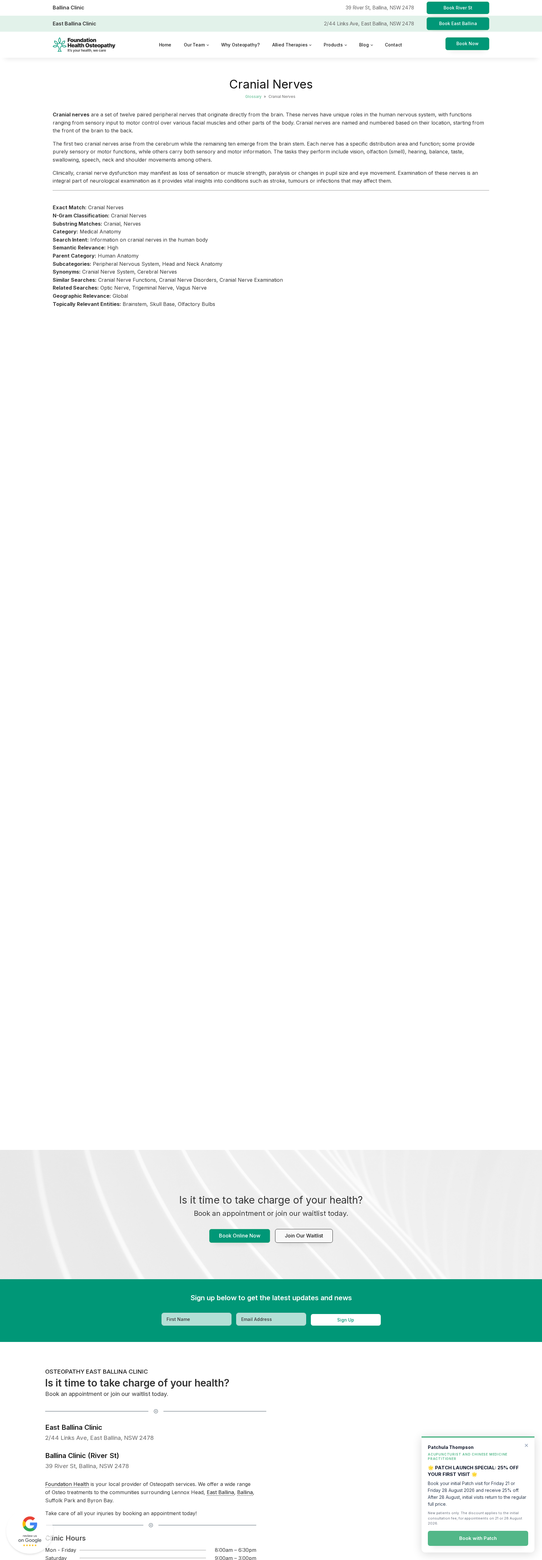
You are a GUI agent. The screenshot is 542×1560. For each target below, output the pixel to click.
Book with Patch (478, 1538)
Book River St (458, 7)
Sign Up (345, 1319)
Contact (393, 44)
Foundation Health (67, 1484)
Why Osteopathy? (240, 44)
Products (333, 44)
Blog (364, 44)
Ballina (245, 1492)
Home (165, 44)
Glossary (253, 96)
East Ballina (220, 1492)
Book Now (467, 43)
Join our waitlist (304, 1235)
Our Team (194, 44)
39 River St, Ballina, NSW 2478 (87, 1466)
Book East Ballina (458, 23)
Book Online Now (239, 1235)
